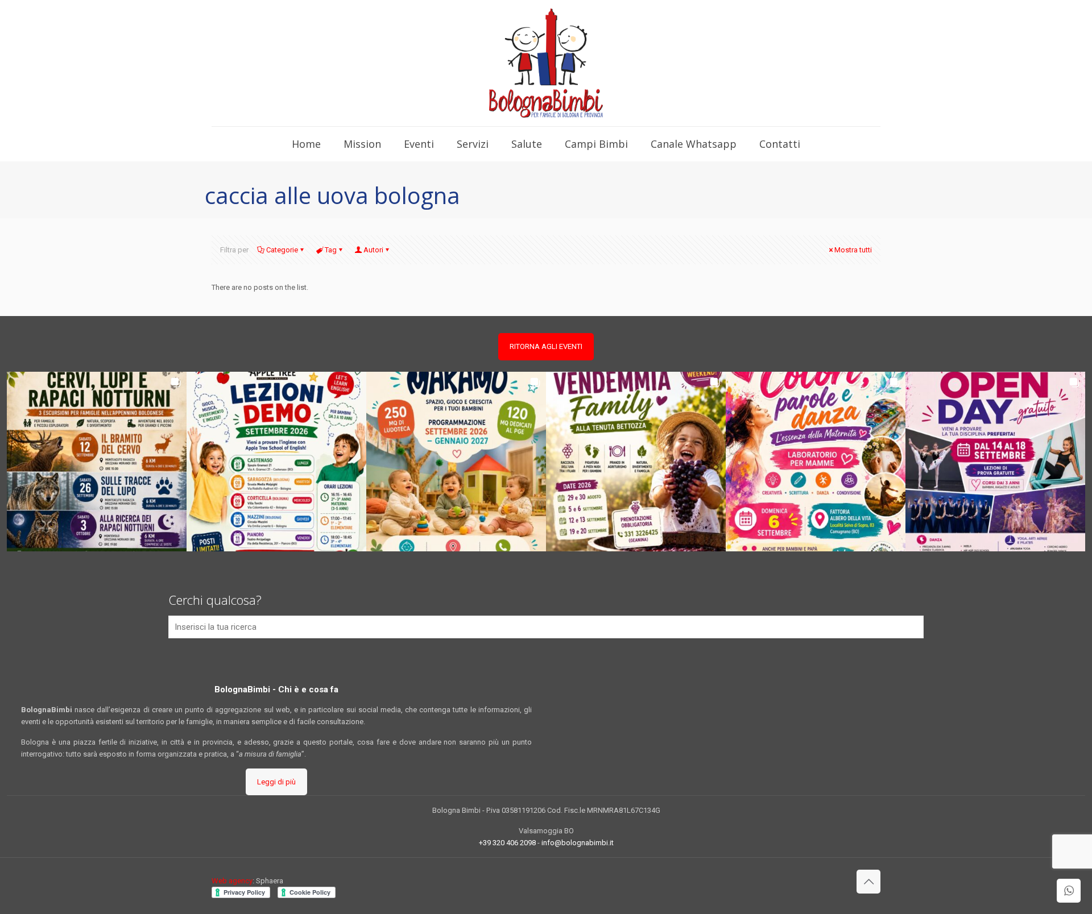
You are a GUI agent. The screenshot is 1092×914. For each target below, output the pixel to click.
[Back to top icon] (868, 882)
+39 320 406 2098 (507, 842)
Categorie (282, 250)
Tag (331, 250)
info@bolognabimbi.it (577, 842)
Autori (373, 250)
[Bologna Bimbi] (546, 63)
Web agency (232, 880)
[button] (97, 461)
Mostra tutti (853, 250)
